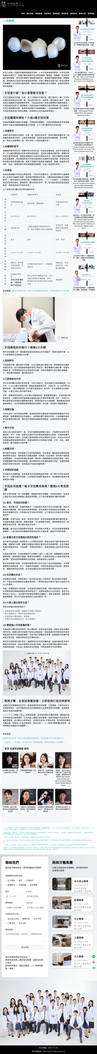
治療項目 (47, 13)
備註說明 (9, 930)
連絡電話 (9, 903)
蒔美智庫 (65, 13)
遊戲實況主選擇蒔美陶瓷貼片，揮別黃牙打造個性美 (45, 809)
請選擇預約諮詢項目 (14, 876)
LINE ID (29, 903)
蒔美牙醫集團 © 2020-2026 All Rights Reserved (48, 1051)
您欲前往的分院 (12, 914)
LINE (32, 966)
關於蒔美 (30, 13)
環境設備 (38, 13)
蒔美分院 (82, 13)
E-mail (29, 891)
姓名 (7, 891)
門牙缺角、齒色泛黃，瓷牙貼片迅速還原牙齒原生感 (10, 809)
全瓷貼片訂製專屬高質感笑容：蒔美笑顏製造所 (28, 809)
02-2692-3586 (81, 923)
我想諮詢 (91, 13)
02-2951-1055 (81, 904)
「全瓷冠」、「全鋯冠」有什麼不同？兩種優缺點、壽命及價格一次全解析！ (34, 742)
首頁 (23, 13)
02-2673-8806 (81, 961)
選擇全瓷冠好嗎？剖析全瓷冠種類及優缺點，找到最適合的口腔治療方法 (33, 738)
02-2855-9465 (81, 942)
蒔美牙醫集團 (8, 715)
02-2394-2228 (81, 885)
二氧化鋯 (48, 180)
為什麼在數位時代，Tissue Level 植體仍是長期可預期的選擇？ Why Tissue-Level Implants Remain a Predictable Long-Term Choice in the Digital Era (84, 77)
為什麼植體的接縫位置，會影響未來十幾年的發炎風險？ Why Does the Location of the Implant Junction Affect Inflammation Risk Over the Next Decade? (84, 183)
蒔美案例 (56, 13)
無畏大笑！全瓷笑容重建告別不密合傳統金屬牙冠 (45, 772)
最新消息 (73, 13)
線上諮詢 (44, 723)
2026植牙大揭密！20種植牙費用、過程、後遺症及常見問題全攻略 (83, 258)
